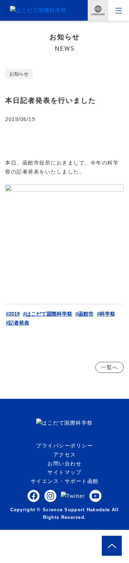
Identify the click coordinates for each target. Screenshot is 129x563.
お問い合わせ (64, 463)
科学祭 (107, 314)
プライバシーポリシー (64, 445)
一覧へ (109, 367)
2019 (14, 314)
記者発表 (19, 323)
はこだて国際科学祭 (49, 314)
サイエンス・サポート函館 (65, 481)
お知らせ (19, 74)
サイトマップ (64, 472)
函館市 (86, 314)
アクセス (64, 454)
